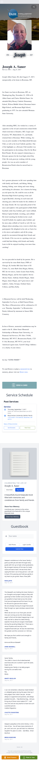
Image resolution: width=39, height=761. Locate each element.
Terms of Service (24, 752)
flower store (24, 372)
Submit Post (19, 549)
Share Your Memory (12, 517)
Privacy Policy (14, 752)
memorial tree (25, 369)
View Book (9, 490)
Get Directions (11, 428)
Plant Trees (27, 428)
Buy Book (20, 490)
